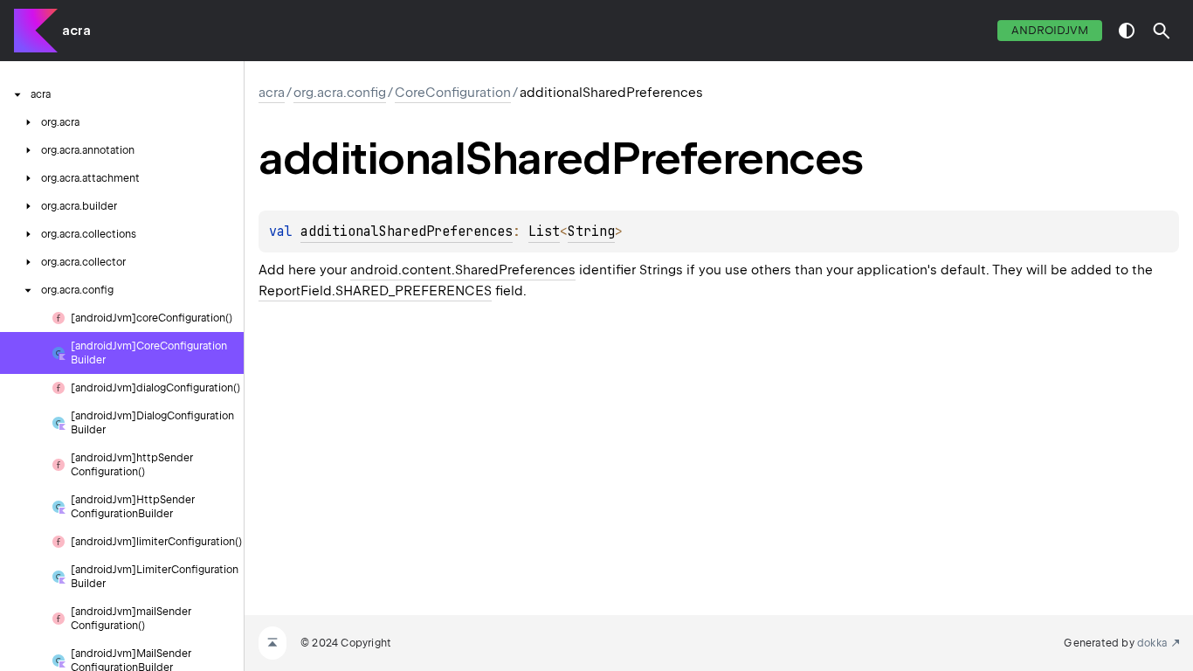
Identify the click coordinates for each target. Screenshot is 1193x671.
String (591, 231)
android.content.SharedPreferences (463, 270)
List (544, 231)
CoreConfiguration (453, 92)
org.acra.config (339, 92)
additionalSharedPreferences (406, 231)
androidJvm (1049, 30)
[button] (1161, 30)
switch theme (1126, 30)
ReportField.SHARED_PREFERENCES (375, 291)
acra (76, 30)
